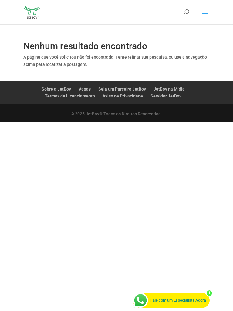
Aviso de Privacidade (123, 96)
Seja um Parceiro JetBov (122, 89)
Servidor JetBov (165, 96)
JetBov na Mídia (169, 89)
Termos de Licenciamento (70, 96)
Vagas (85, 89)
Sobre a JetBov (56, 89)
